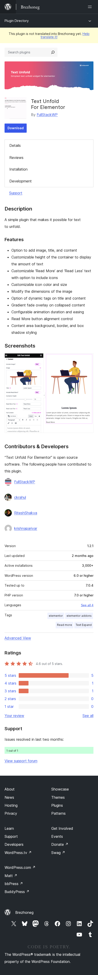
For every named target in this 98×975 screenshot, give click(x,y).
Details (15, 145)
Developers (14, 844)
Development (20, 181)
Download (16, 128)
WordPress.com (20, 867)
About (10, 789)
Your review (14, 715)
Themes (58, 797)
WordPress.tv (18, 852)
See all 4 (87, 605)
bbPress (14, 883)
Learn (9, 828)
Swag (58, 852)
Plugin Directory (17, 21)
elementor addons (79, 615)
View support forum (21, 761)
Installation (18, 169)
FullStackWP (47, 114)
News (9, 797)
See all (88, 715)
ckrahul (20, 497)
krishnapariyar (25, 528)
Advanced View (18, 638)
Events (57, 836)
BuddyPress (17, 891)
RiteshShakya (25, 513)
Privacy (11, 813)
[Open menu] (90, 7)
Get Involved (62, 828)
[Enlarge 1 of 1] (87, 359)
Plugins (57, 805)
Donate (59, 844)
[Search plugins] (52, 52)
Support (15, 193)
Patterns (58, 813)
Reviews (16, 157)
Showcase (60, 789)
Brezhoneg (24, 912)
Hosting (11, 805)
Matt (11, 875)
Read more (64, 625)
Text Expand (84, 625)
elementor (56, 615)
